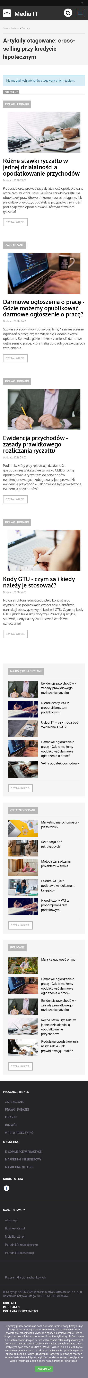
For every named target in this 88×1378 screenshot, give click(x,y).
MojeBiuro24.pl (14, 1236)
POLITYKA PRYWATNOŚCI (20, 1311)
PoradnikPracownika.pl (20, 1252)
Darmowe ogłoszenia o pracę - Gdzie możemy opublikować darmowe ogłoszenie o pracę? (43, 308)
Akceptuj (44, 1368)
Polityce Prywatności (66, 1360)
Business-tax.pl (15, 1228)
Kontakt (10, 1303)
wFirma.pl (11, 1220)
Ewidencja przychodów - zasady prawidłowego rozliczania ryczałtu (35, 444)
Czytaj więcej (15, 222)
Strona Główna (11, 28)
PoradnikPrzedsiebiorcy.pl (21, 1244)
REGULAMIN (11, 1307)
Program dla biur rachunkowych (25, 1277)
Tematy (25, 28)
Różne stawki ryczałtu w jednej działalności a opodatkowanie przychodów (41, 167)
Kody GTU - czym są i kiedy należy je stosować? (39, 582)
